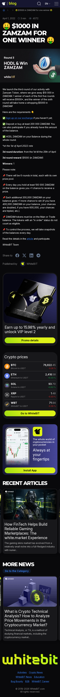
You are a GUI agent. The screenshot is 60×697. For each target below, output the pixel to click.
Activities (22, 672)
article (30, 238)
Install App (30, 470)
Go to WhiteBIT (30, 413)
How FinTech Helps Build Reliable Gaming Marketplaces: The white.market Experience (25, 531)
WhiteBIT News (24, 677)
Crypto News (36, 672)
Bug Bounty (17, 681)
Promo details (30, 340)
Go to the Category (17, 571)
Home (4, 10)
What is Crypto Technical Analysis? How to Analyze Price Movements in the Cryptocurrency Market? (27, 618)
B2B (27, 681)
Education (39, 677)
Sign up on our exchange (19, 118)
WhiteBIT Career (40, 681)
